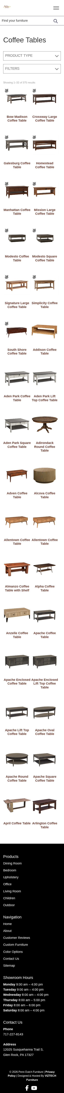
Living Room (12, 891)
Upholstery (10, 877)
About (7, 931)
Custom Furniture (15, 944)
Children (9, 898)
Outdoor (9, 905)
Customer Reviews (16, 938)
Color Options (13, 952)
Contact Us (11, 958)
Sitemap (9, 965)
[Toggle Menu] (56, 8)
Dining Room (12, 863)
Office (7, 884)
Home (7, 924)
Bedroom (9, 870)
